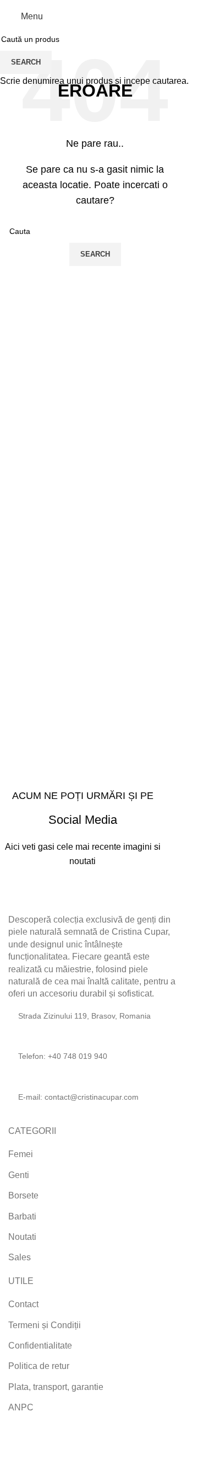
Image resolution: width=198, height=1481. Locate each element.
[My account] (177, 17)
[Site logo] (95, 15)
